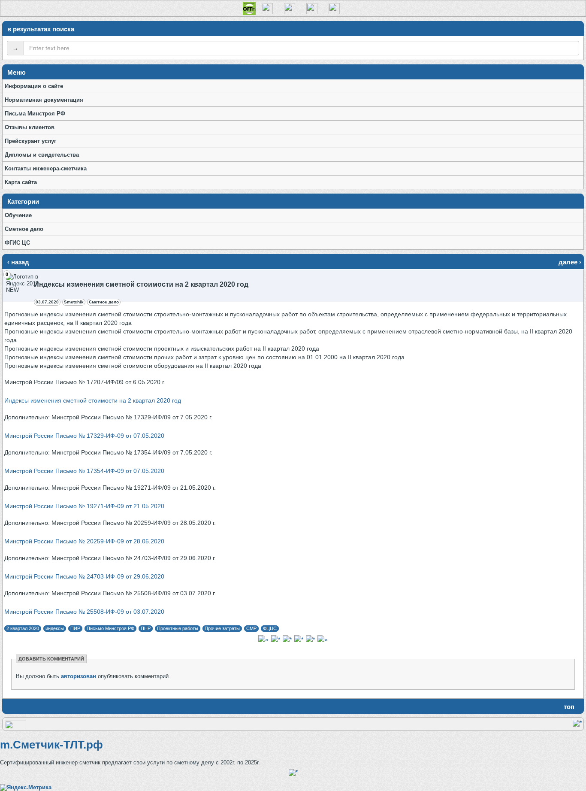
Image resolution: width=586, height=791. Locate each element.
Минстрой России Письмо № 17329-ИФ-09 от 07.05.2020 (84, 435)
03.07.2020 (47, 302)
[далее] (322, 639)
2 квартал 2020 (22, 628)
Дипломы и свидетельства (42, 155)
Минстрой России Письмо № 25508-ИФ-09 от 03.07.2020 (84, 611)
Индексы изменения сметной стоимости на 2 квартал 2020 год (92, 400)
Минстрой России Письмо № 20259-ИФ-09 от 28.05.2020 (84, 541)
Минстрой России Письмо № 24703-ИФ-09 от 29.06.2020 (84, 576)
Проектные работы (177, 628)
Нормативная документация (44, 100)
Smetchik (74, 302)
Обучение (18, 215)
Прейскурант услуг (30, 141)
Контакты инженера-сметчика (46, 168)
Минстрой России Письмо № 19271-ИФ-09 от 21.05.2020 (84, 506)
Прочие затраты (222, 628)
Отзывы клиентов (29, 127)
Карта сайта (21, 182)
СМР (251, 628)
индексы (54, 628)
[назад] (263, 639)
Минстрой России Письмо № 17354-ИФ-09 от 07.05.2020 (84, 470)
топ (569, 706)
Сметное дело (24, 229)
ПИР (75, 628)
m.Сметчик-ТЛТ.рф (51, 744)
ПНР (146, 628)
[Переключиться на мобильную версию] (15, 727)
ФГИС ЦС (17, 242)
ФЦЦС (270, 628)
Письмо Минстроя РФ (110, 628)
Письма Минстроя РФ (35, 113)
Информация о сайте (34, 86)
